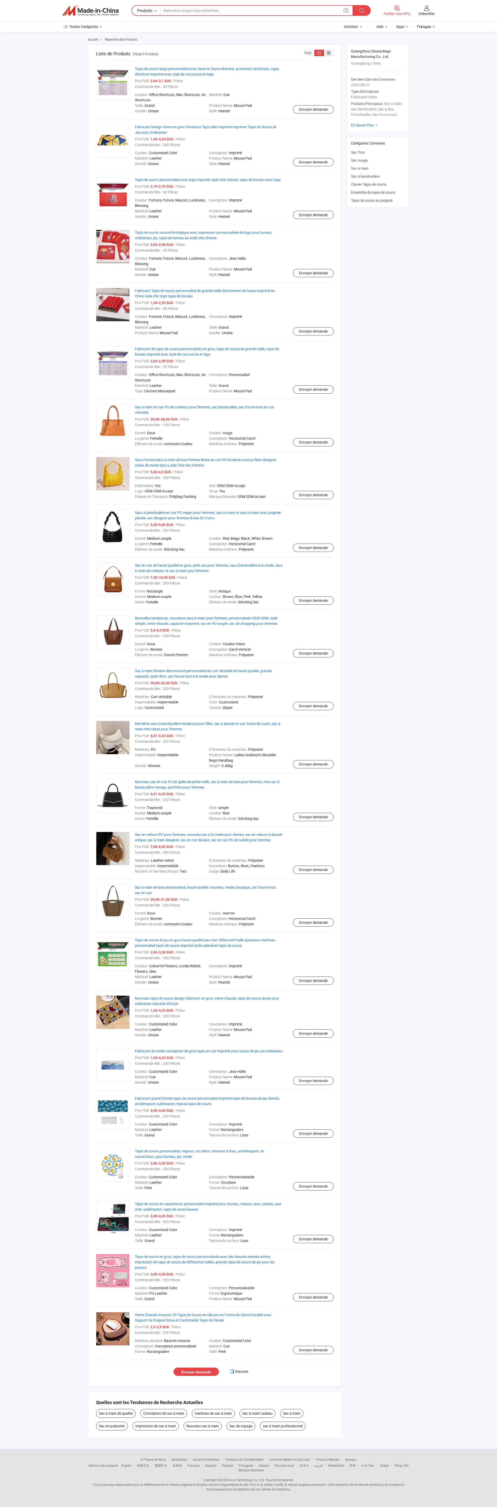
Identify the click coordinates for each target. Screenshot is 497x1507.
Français (193, 1465)
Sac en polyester (112, 1425)
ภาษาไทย (367, 1465)
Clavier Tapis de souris (368, 184)
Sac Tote (358, 152)
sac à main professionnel (283, 1425)
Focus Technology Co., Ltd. (246, 1480)
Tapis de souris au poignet (372, 200)
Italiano (264, 1465)
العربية (318, 1465)
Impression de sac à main (155, 1425)
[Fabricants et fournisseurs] (90, 10)
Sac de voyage (240, 1425)
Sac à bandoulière (365, 176)
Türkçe (384, 1465)
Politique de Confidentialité (244, 1459)
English (126, 1465)
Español (210, 1465)
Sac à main (292, 1413)
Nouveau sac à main (202, 1425)
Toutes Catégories (83, 26)
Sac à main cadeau (257, 1413)
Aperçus (350, 1459)
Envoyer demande (313, 109)
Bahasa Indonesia (251, 1470)
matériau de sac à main (213, 1413)
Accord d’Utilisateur (206, 1459)
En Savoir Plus (365, 125)
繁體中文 (161, 1465)
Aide (379, 26)
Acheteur (351, 26)
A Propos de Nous (153, 1459)
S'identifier (426, 13)
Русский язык (284, 1465)
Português (246, 1465)
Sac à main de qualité (116, 1413)
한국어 (304, 1465)
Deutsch (227, 1465)
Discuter (241, 1371)
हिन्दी (352, 1465)
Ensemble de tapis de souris (373, 192)
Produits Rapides (328, 1459)
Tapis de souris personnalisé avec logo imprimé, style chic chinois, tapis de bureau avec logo (208, 179)
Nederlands (336, 1465)
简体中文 (143, 1465)
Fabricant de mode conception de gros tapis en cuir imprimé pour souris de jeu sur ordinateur (209, 1050)
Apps (400, 26)
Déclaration (179, 1459)
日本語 (177, 1465)
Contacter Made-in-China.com (289, 1459)
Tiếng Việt (401, 1465)
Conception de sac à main (163, 1413)
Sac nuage (359, 160)
